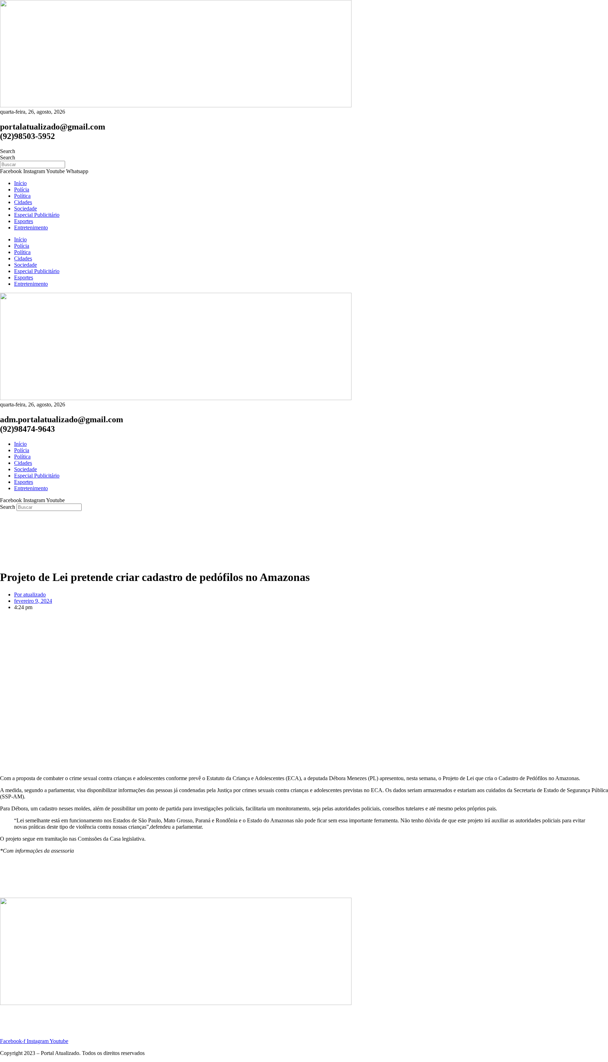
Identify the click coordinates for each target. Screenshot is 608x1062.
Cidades (23, 202)
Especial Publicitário (36, 215)
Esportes (23, 221)
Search (7, 151)
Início (20, 183)
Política (22, 196)
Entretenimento (31, 227)
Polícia (21, 189)
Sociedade (25, 208)
